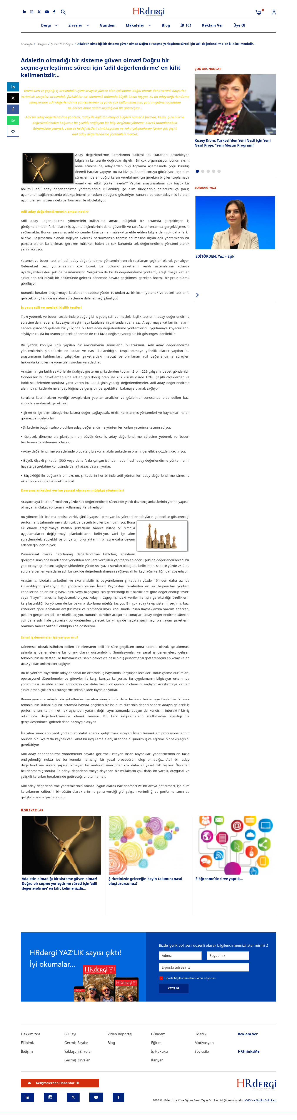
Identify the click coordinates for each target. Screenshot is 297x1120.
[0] (258, 11)
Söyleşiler (202, 1051)
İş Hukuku (159, 1051)
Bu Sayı (70, 1034)
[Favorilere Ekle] (13, 132)
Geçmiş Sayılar (76, 1042)
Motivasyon (204, 1042)
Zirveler (75, 25)
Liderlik (201, 1034)
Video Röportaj (120, 1034)
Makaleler (135, 25)
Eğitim (156, 1042)
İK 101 (186, 25)
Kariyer (157, 1060)
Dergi (46, 25)
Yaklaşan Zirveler (78, 1051)
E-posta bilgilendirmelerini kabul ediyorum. (190, 978)
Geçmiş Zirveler (77, 1060)
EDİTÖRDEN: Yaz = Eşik (214, 256)
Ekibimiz (28, 1042)
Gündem (107, 25)
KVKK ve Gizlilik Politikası (260, 1100)
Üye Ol (239, 25)
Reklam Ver (212, 25)
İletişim (27, 1051)
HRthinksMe (248, 1051)
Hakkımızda (30, 1034)
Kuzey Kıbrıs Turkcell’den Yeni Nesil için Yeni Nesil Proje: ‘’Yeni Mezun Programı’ (233, 143)
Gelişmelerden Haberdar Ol (57, 1083)
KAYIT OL (174, 988)
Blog (166, 25)
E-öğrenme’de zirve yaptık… (219, 878)
